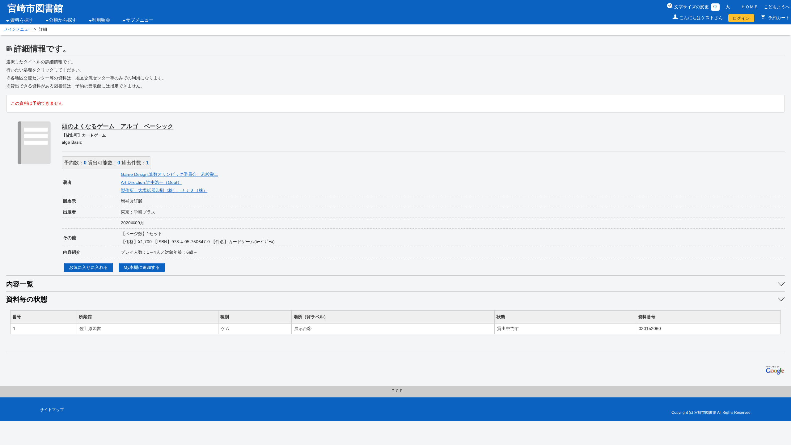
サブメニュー (140, 20)
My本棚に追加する (142, 267)
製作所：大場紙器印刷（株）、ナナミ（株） (164, 190)
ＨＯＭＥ (749, 6)
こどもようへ (777, 6)
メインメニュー (18, 29)
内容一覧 (19, 284)
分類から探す (63, 20)
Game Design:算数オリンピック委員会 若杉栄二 (169, 174)
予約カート (778, 17)
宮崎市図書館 (35, 8)
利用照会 (101, 20)
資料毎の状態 (26, 299)
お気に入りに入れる (88, 267)
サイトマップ (52, 410)
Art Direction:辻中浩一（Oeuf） (151, 182)
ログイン (741, 18)
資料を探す (21, 20)
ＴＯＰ (397, 391)
